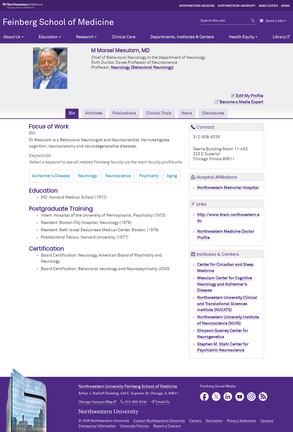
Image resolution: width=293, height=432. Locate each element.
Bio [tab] (72, 113)
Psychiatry (149, 176)
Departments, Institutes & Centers (182, 37)
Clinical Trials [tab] (158, 113)
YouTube (239, 396)
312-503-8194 (136, 402)
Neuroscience (118, 176)
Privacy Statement (241, 421)
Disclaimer (214, 421)
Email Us (162, 402)
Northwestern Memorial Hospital (228, 188)
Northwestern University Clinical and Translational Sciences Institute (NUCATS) (227, 304)
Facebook (204, 396)
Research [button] (85, 37)
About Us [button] (11, 37)
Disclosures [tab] (213, 113)
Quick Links (275, 21)
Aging (172, 176)
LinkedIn (228, 396)
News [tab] (186, 113)
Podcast (263, 396)
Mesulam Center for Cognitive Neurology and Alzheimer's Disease (224, 284)
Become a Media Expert (241, 102)
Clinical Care (123, 37)
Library (279, 37)
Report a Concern (167, 426)
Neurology (87, 176)
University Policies (134, 426)
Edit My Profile (249, 96)
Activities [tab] (93, 113)
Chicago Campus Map (96, 402)
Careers (195, 421)
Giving (285, 6)
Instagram (251, 396)
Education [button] (48, 37)
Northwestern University (236, 6)
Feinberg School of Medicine (58, 22)
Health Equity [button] (241, 37)
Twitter (216, 396)
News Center (268, 6)
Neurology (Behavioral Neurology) (142, 67)
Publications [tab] (124, 113)
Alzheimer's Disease (51, 176)
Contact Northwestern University (159, 421)
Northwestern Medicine (197, 6)
